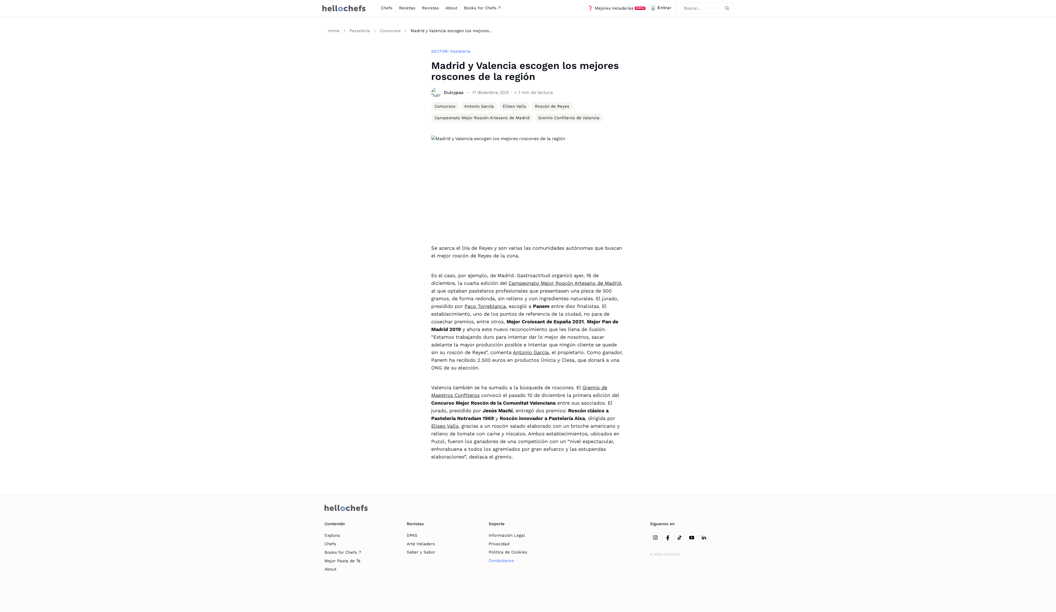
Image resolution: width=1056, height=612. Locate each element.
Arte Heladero (421, 543)
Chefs (386, 7)
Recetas (407, 7)
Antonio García (531, 352)
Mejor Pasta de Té (342, 560)
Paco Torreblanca (485, 306)
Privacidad (499, 543)
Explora (332, 535)
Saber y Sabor (421, 552)
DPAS (412, 535)
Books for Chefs (480, 7)
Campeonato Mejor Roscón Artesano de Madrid (564, 283)
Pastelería (360, 31)
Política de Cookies (508, 552)
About (451, 7)
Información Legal (507, 535)
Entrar (665, 7)
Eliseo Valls (444, 426)
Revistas (430, 7)
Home (334, 31)
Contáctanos (501, 560)
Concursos (390, 31)
